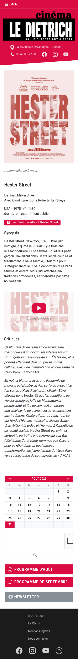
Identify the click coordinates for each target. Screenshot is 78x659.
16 (68, 505)
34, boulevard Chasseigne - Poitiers (38, 47)
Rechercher (34, 555)
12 (29, 505)
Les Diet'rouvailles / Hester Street (33, 222)
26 (29, 518)
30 (68, 518)
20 (39, 511)
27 (39, 518)
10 (10, 505)
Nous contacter (38, 638)
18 (19, 511)
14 (48, 505)
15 (58, 505)
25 (19, 518)
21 (48, 511)
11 (19, 505)
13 (39, 505)
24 (10, 518)
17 (10, 511)
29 (58, 518)
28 (48, 518)
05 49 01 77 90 (25, 54)
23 (68, 511)
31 (10, 524)
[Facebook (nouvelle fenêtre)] (44, 54)
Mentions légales (39, 631)
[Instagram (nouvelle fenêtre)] (55, 54)
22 (58, 511)
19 (29, 511)
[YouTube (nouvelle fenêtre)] (65, 54)
